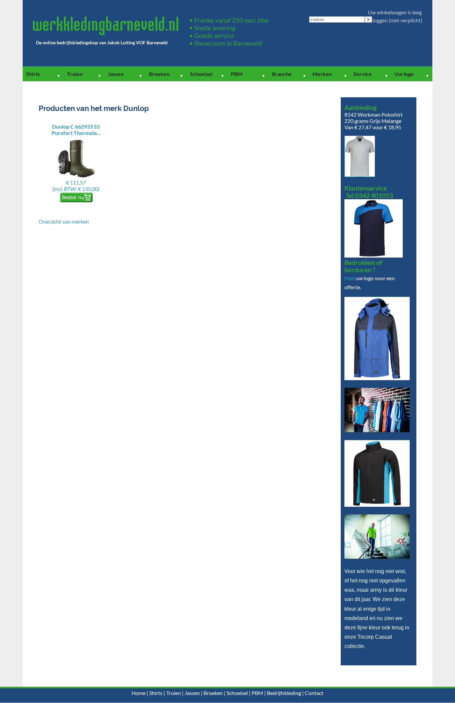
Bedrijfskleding (284, 693)
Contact (314, 693)
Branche (282, 74)
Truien (75, 74)
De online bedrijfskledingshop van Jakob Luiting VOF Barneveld (102, 42)
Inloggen (378, 20)
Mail (349, 278)
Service (362, 74)
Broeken (159, 74)
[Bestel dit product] (76, 201)
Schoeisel (201, 74)
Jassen (116, 74)
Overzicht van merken (64, 221)
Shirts (33, 74)
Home (139, 693)
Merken (322, 74)
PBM (236, 74)
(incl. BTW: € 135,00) (76, 157)
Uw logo (404, 74)
